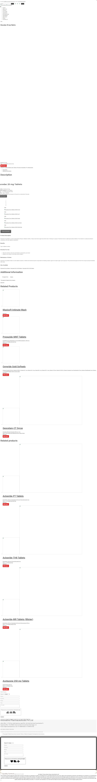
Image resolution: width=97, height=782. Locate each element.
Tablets (11, 277)
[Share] (0, 775)
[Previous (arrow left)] (0, 779)
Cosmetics (5, 12)
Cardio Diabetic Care (9, 167)
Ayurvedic (5, 11)
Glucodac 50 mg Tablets (5, 268)
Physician (19, 167)
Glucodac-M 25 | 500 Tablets (16, 268)
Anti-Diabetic (12, 280)
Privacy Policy (12, 729)
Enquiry (4, 165)
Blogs (4, 18)
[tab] (50, 169)
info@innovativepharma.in (9, 1)
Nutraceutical (6, 14)
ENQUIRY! (2, 282)
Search (12, 3)
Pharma (4, 10)
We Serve (5, 16)
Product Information (6, 231)
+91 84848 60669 (21, 1)
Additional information (7, 171)
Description (5, 169)
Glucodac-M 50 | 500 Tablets (28, 268)
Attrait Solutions (41, 734)
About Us (5, 9)
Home (4, 7)
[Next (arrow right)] (0, 780)
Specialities (5, 15)
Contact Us (5, 19)
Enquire (22, 3)
